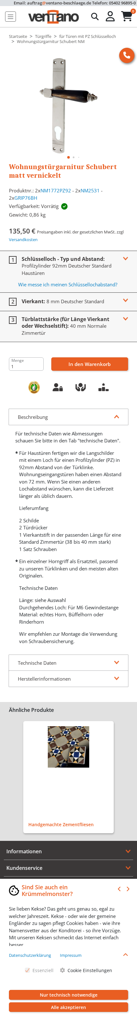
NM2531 (90, 190)
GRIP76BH (25, 198)
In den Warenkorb (89, 364)
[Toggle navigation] (10, 16)
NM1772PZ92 (55, 190)
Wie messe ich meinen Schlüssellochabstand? (67, 284)
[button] (111, 17)
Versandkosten (23, 239)
